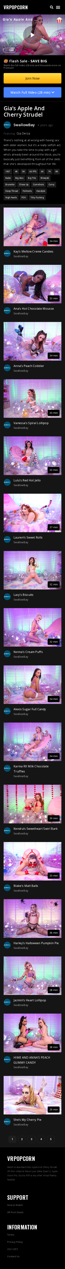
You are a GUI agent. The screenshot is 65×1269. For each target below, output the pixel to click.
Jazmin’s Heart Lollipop (30, 1000)
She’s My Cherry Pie (27, 1120)
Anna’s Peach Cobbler (29, 366)
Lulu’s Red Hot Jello (27, 480)
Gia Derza (23, 133)
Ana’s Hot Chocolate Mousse (34, 309)
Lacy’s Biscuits (24, 595)
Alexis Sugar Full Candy (30, 709)
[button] (52, 7)
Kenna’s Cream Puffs (28, 652)
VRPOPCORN (16, 7)
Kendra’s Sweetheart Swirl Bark (36, 829)
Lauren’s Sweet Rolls (28, 537)
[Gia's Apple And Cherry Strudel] (32, 35)
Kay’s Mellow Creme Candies (33, 251)
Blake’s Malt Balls (26, 886)
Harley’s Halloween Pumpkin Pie (36, 943)
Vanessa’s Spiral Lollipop (31, 423)
